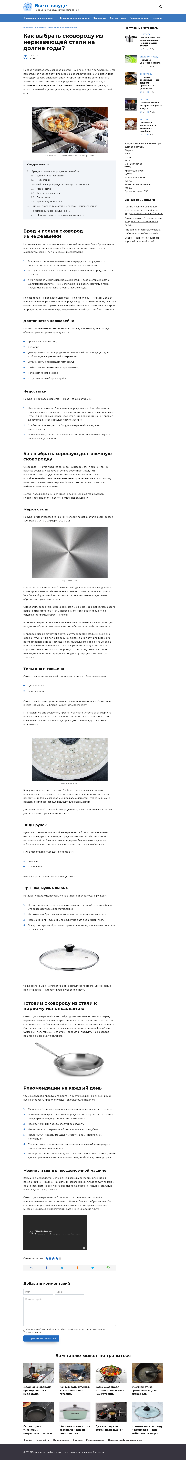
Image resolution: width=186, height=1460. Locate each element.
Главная (27, 27)
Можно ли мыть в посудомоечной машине (60, 215)
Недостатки (43, 180)
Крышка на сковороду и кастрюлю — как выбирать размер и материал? (147, 1431)
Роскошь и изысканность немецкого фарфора (148, 126)
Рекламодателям (95, 1440)
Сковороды (71, 27)
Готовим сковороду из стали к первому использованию (64, 206)
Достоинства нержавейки (51, 175)
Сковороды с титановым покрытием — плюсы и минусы (37, 1431)
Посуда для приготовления (38, 18)
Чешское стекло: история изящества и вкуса (151, 105)
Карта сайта (42, 1440)
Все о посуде (51, 5)
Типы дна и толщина (48, 193)
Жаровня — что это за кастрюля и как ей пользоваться (74, 1430)
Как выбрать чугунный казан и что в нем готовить (74, 1390)
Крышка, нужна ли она (49, 201)
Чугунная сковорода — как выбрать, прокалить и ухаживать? (149, 83)
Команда (77, 1440)
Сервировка (99, 18)
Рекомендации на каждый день (51, 210)
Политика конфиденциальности (125, 1440)
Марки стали (44, 189)
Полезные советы (139, 18)
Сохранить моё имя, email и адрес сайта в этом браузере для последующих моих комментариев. (65, 1330)
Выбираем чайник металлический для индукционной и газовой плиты (144, 210)
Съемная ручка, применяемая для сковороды (144, 1390)
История (157, 18)
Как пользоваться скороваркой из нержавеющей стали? (150, 41)
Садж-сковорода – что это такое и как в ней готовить (110, 1390)
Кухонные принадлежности (75, 18)
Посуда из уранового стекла (150, 61)
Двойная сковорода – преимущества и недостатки (38, 1390)
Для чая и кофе (118, 18)
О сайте (28, 1440)
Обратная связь (61, 1440)
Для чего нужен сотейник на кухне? (109, 1428)
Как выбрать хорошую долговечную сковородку (60, 184)
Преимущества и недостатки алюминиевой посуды (143, 221)
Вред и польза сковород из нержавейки (55, 171)
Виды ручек (43, 197)
